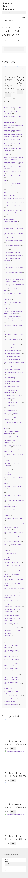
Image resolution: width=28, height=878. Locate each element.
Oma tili (7, 859)
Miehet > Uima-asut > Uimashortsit (13, 272)
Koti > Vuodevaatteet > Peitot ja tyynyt (14, 228)
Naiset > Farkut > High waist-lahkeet (13, 325)
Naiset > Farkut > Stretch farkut (12, 339)
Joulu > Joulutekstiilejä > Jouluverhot (13, 188)
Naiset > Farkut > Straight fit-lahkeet (13, 334)
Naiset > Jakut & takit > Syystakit (12, 395)
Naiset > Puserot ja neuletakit (11, 593)
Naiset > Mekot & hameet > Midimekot (13, 495)
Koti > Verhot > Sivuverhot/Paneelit (13, 202)
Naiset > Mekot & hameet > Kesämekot (14, 477)
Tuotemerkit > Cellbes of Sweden (12, 696)
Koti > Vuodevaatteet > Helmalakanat (13, 215)
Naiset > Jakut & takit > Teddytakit (12, 403)
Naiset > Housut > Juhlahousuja (12, 347)
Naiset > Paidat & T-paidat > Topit (12, 541)
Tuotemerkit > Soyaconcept (11, 704)
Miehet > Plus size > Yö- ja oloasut (12, 255)
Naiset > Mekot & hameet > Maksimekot (14, 491)
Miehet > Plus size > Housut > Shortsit (13, 240)
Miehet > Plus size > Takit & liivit (12, 252)
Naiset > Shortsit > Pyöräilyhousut (12, 630)
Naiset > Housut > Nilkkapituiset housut (14, 362)
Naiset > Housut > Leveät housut (12, 356)
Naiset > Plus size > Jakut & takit (12, 562)
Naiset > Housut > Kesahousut (11, 350)
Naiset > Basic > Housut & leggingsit (13, 320)
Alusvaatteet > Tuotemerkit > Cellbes (13, 171)
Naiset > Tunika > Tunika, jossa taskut (13, 641)
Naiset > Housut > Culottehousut (12, 345)
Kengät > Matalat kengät (10, 192)
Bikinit (5, 180)
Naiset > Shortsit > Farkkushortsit (12, 627)
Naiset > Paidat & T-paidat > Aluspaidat (14, 518)
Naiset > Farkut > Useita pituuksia (12, 342)
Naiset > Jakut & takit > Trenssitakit (13, 405)
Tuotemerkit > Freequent (10, 698)
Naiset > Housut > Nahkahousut (12, 359)
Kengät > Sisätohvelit (9, 195)
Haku (6, 861)
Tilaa (8, 95)
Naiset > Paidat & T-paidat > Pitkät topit (14, 532)
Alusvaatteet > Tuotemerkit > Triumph (14, 176)
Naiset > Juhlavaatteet (9, 410)
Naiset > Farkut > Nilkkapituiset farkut (13, 330)
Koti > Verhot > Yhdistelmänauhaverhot (14, 205)
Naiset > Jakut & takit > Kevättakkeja (13, 372)
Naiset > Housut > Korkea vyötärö (12, 353)
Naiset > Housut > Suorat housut (12, 366)
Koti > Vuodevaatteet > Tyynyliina (12, 237)
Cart (6, 871)
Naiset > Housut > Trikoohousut (12, 369)
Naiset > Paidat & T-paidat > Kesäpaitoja (14, 523)
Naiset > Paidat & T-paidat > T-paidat (13, 536)
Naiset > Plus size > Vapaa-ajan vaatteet (14, 588)
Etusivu (3, 27)
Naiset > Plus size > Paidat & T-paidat (13, 570)
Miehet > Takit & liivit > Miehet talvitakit (14, 267)
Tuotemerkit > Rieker (9, 701)
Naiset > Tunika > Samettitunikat (12, 638)
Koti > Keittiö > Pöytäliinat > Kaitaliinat (14, 198)
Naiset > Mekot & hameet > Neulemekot (14, 500)
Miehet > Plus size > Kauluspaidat (12, 245)
